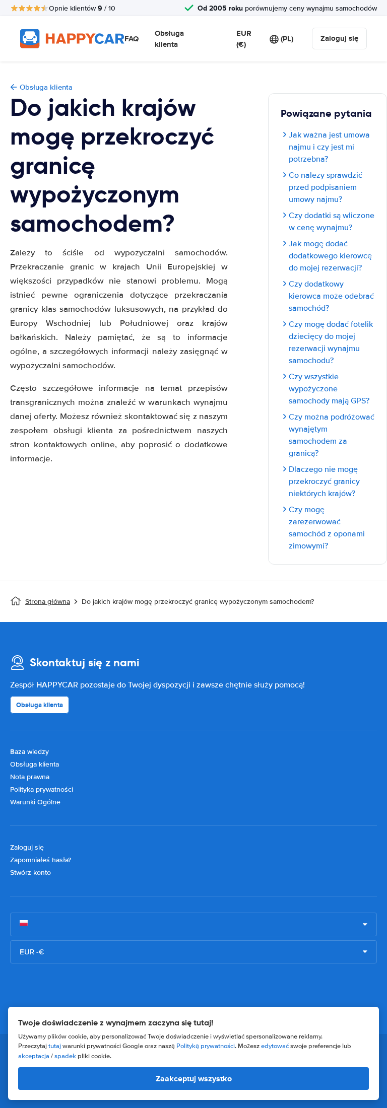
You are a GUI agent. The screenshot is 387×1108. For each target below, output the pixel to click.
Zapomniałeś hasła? (40, 860)
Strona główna (47, 601)
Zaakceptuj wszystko (194, 1078)
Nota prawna (29, 777)
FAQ (131, 38)
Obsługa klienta (169, 39)
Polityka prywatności (41, 789)
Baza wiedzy (29, 751)
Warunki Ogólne (35, 802)
